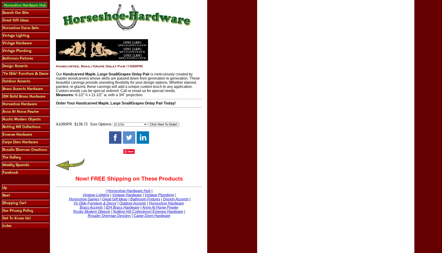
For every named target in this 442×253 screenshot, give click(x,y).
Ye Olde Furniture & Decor (94, 203)
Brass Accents (91, 207)
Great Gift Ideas (115, 199)
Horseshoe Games (84, 199)
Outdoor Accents (132, 203)
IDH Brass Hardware (123, 207)
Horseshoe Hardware (166, 203)
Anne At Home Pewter (160, 207)
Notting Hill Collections (132, 212)
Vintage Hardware (127, 195)
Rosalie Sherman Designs (109, 216)
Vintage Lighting (96, 195)
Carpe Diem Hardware (152, 216)
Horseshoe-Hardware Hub (129, 191)
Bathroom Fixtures (145, 199)
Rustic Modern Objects (91, 212)
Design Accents (176, 199)
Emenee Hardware (167, 212)
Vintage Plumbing (159, 195)
